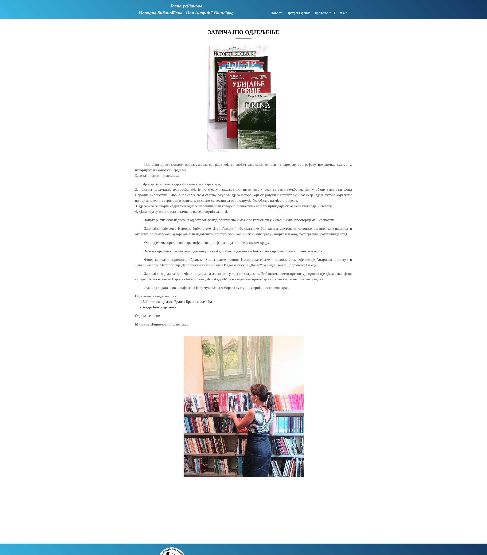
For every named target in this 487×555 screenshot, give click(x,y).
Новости (277, 13)
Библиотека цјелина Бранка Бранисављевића (177, 302)
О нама (339, 13)
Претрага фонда (298, 13)
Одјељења (321, 13)
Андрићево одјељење (159, 307)
